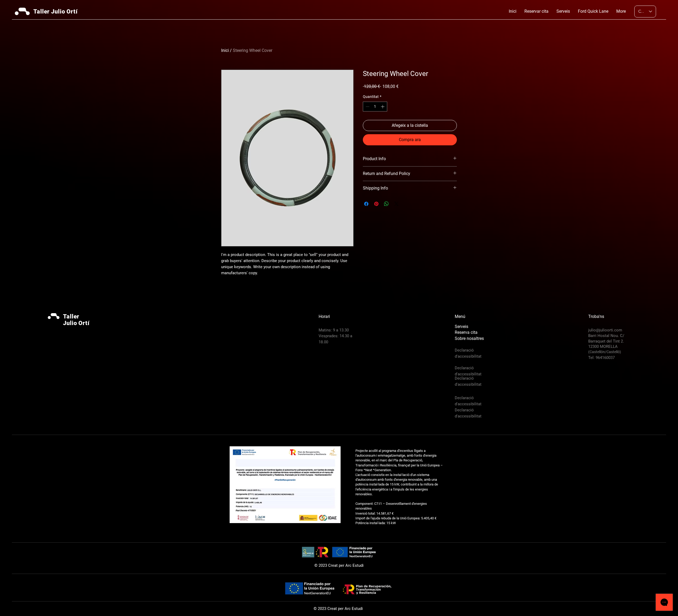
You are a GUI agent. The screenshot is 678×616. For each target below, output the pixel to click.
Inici (225, 50)
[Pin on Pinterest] (376, 204)
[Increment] (383, 106)
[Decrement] (367, 106)
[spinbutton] (375, 106)
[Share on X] (396, 204)
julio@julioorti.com (605, 330)
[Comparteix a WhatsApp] (386, 204)
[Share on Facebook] (366, 204)
